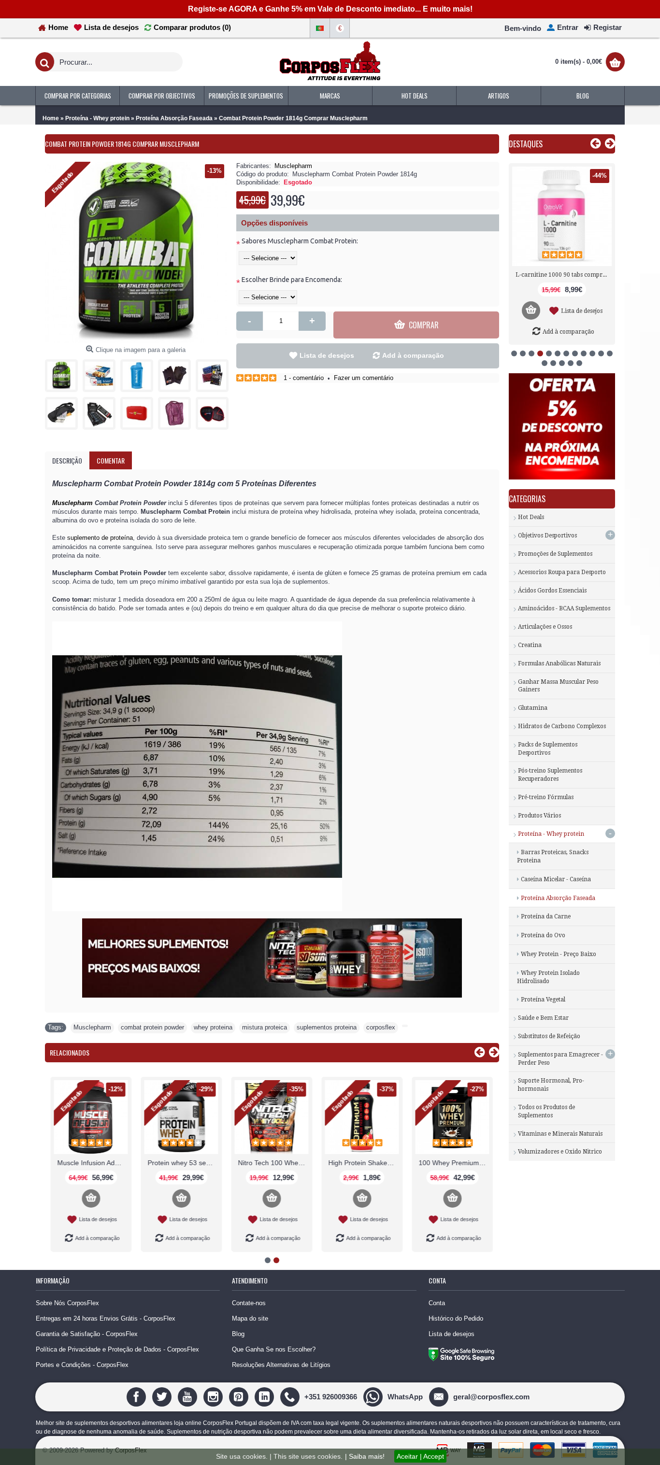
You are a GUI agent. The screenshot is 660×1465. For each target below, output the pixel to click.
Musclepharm (293, 165)
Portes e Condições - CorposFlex (82, 1364)
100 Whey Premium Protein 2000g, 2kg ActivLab (453, 1163)
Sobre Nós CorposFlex (67, 1303)
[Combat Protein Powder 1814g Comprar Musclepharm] (64, 373)
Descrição (67, 460)
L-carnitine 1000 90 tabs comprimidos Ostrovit (564, 274)
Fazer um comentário (363, 377)
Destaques (526, 144)
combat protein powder (152, 1027)
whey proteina (213, 1027)
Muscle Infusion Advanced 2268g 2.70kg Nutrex (92, 1163)
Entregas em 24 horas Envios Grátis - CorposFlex (105, 1318)
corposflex (380, 1027)
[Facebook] (137, 1396)
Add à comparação (413, 355)
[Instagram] (214, 1396)
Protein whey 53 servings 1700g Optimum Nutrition (182, 1163)
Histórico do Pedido (456, 1318)
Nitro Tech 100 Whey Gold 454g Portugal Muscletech (272, 1163)
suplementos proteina (327, 1027)
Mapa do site (250, 1318)
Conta (437, 1303)
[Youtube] (189, 1396)
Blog (238, 1334)
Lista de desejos (327, 355)
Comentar (111, 460)
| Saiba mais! (365, 1456)
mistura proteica (264, 1027)
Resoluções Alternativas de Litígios (281, 1364)
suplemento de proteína (100, 537)
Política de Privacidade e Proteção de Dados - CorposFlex (117, 1349)
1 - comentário (304, 377)
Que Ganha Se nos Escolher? (274, 1349)
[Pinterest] (240, 1396)
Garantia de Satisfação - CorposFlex (87, 1334)
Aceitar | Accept (420, 1456)
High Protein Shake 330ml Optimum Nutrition (363, 1163)
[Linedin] (265, 1396)
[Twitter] (163, 1396)
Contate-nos (249, 1303)
